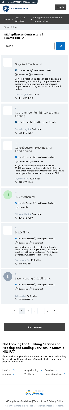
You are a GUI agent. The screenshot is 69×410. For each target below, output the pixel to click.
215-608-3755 (25, 299)
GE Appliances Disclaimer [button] (19, 401)
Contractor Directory (20, 19)
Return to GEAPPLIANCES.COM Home (19, 2)
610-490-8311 (25, 263)
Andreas (6, 373)
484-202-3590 (25, 97)
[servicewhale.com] (34, 392)
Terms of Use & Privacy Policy (48, 401)
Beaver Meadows (53, 373)
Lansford (7, 370)
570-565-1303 (25, 132)
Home (7, 19)
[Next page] (54, 311)
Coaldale (49, 370)
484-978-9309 (25, 217)
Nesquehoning (31, 370)
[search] (60, 46)
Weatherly (29, 373)
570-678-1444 (25, 182)
